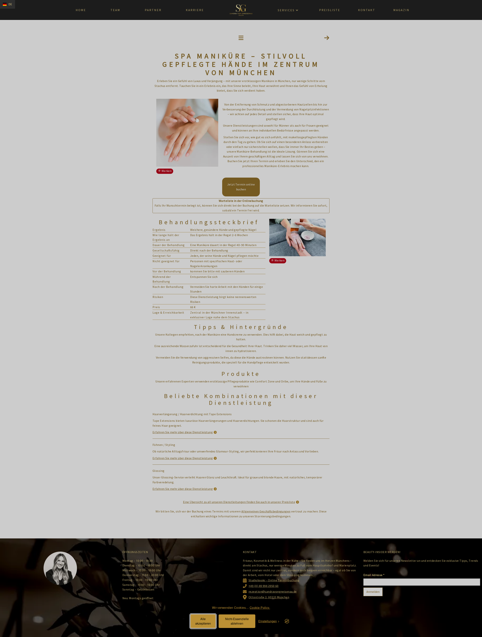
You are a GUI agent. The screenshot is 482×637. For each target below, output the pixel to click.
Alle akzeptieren (203, 621)
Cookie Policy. (260, 607)
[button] (7, 4)
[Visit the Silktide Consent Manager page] (286, 621)
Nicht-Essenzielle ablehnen (237, 621)
